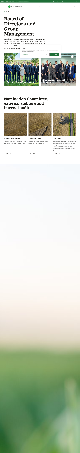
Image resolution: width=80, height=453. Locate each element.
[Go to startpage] (15, 6)
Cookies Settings (25, 54)
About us (9, 1)
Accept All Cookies (54, 54)
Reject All (45, 54)
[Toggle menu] (5, 7)
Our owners (41, 6)
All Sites (2, 1)
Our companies (34, 6)
